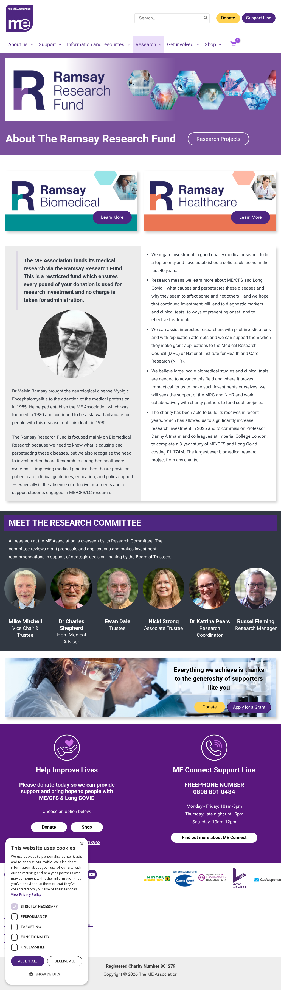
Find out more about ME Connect (214, 837)
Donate (228, 18)
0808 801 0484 (214, 792)
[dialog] (46, 911)
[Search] (206, 18)
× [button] (82, 844)
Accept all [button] (28, 961)
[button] (30, 44)
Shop (87, 827)
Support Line (258, 18)
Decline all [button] (65, 961)
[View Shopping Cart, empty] (233, 44)
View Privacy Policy (26, 894)
